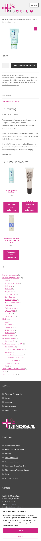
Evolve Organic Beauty (13, 445)
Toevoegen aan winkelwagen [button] (11, 207)
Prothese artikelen (12, 462)
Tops (7, 474)
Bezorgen (8, 402)
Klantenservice (10, 406)
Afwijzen (20, 536)
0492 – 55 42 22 (10, 504)
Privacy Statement (12, 410)
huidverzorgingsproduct (27, 82)
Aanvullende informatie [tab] (10, 102)
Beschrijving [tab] (6, 95)
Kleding (8, 453)
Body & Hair (32, 19)
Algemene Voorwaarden (13, 394)
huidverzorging (18, 80)
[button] (35, 28)
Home (7, 19)
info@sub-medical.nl (15, 507)
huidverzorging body (30, 80)
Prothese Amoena (11, 458)
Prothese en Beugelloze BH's (15, 466)
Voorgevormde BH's (12, 478)
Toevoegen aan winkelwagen (24, 65)
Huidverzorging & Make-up (18, 19)
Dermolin (9, 80)
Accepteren (20, 531)
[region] (20, 524)
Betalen (8, 398)
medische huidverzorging (10, 85)
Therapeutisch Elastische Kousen (17, 470)
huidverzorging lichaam (10, 82)
